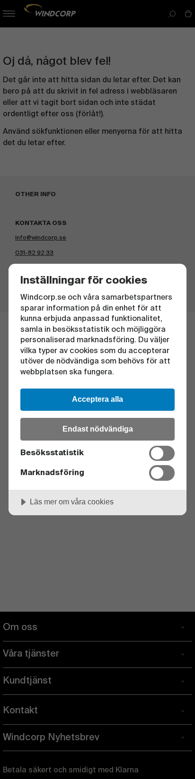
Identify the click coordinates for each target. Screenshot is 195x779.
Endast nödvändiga (97, 428)
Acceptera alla (97, 399)
